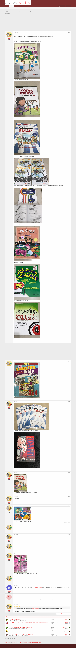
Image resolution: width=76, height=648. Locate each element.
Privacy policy (61, 644)
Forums (11, 6)
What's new (17, 6)
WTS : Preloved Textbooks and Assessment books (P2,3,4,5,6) (22, 634)
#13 (69, 594)
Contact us (50, 644)
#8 (69, 534)
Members (23, 6)
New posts (7, 8)
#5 (69, 496)
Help (65, 644)
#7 (69, 525)
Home (7, 6)
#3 (69, 401)
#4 (69, 472)
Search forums (12, 8)
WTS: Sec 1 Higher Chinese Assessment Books (19, 630)
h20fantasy (10, 625)
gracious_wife (11, 635)
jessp (7, 13)
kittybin (10, 620)
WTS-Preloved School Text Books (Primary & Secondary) (21, 627)
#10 (69, 553)
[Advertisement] (38, 23)
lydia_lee (10, 628)
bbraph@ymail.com (38, 587)
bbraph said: (16, 606)
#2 (69, 361)
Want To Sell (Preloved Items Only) (21, 620)
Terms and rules (55, 644)
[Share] (68, 32)
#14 (69, 604)
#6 (69, 505)
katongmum (10, 631)
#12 (69, 585)
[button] (20, 6)
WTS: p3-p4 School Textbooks (15, 619)
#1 (69, 32)
